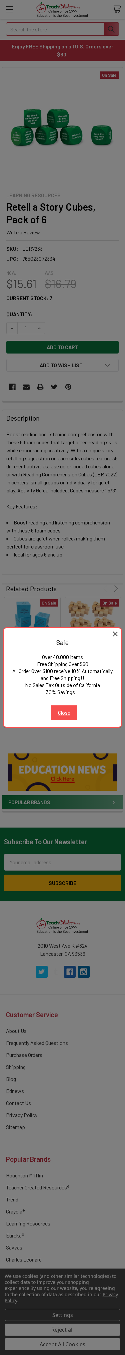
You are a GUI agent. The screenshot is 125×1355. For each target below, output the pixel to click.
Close (64, 712)
